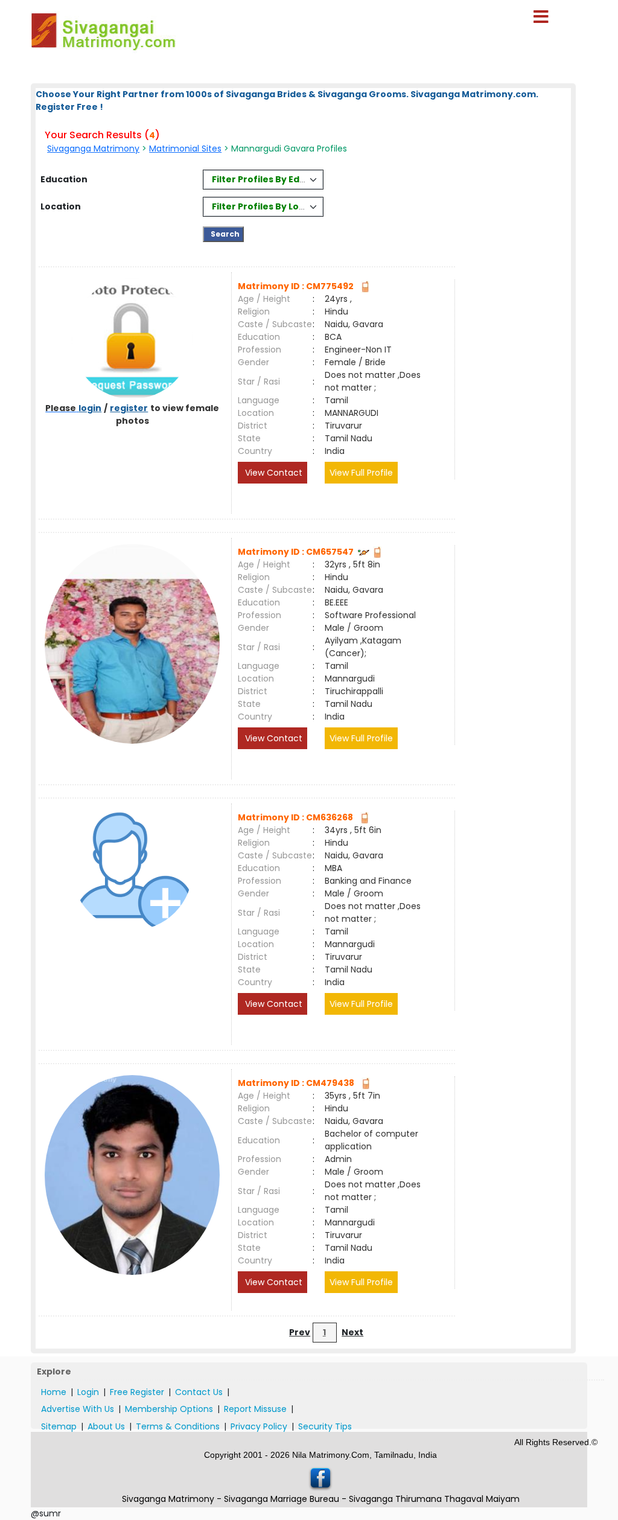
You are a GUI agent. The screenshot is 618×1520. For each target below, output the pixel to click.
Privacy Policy (259, 1426)
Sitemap (59, 1426)
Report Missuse (255, 1409)
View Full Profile (361, 473)
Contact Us (199, 1392)
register (129, 408)
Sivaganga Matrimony (93, 148)
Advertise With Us (77, 1409)
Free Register (137, 1392)
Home (53, 1392)
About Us (106, 1426)
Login (88, 1392)
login (89, 408)
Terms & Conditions (178, 1426)
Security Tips (325, 1426)
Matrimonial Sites (185, 148)
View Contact (272, 473)
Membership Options (169, 1409)
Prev (299, 1332)
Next (352, 1332)
